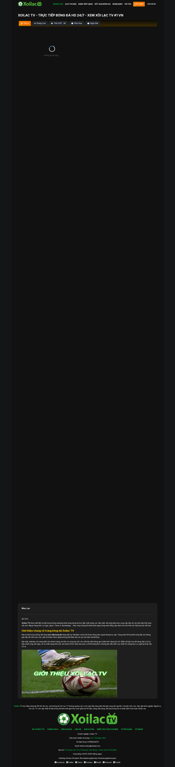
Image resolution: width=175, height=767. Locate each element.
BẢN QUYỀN (89, 729)
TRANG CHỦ (58, 4)
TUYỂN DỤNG (126, 729)
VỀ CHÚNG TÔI (38, 729)
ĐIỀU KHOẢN (66, 729)
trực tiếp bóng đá (55, 635)
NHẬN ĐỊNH (117, 4)
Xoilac (24, 623)
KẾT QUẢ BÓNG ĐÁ (103, 4)
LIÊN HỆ (78, 729)
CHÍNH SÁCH (52, 729)
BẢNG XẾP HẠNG (85, 4)
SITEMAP (139, 729)
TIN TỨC (127, 4)
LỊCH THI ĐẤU (70, 4)
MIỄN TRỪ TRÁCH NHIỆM (107, 729)
